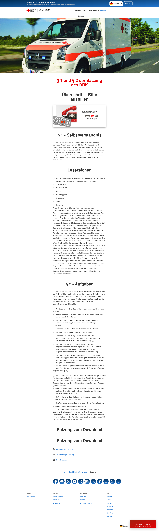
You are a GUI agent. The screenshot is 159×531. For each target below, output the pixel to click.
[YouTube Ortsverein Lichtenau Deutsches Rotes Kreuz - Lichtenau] (62, 481)
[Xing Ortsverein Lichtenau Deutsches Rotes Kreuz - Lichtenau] (80, 481)
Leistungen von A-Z (86, 503)
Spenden (96, 11)
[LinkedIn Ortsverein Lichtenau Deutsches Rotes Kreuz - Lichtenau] (74, 481)
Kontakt (109, 500)
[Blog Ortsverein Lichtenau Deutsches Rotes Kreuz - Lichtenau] (87, 481)
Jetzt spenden (30, 496)
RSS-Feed (110, 513)
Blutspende (56, 503)
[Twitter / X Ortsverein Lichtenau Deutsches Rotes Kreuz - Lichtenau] (68, 481)
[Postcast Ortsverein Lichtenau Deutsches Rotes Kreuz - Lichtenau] (118, 481)
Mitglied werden (58, 496)
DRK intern (110, 516)
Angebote (78, 11)
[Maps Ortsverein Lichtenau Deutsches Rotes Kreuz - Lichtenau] (93, 481)
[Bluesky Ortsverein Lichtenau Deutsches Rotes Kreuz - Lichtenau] (106, 481)
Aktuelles (82, 500)
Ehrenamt (56, 500)
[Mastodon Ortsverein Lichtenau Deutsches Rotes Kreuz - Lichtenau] (99, 481)
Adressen (109, 496)
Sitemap (109, 503)
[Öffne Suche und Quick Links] (109, 10)
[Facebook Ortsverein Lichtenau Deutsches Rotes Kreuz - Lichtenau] (55, 481)
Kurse (84, 11)
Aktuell (90, 11)
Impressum (110, 510)
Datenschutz (110, 506)
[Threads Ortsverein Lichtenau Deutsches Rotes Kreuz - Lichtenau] (112, 481)
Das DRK (103, 11)
